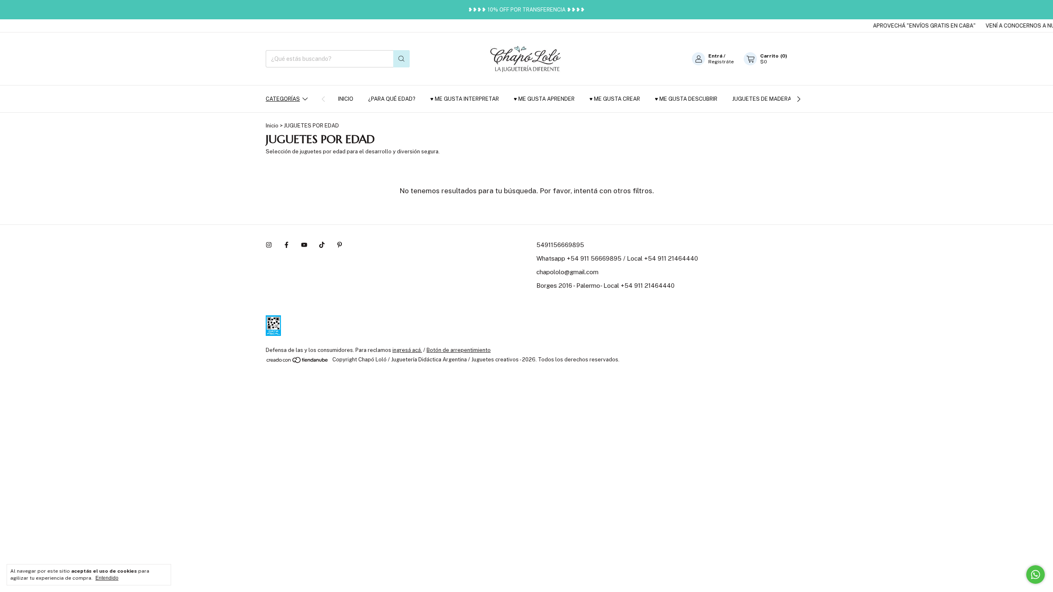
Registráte (721, 62)
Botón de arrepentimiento (459, 350)
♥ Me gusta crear (614, 99)
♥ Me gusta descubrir (686, 99)
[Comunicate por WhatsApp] (1035, 574)
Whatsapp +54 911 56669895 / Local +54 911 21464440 (617, 258)
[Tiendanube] (297, 362)
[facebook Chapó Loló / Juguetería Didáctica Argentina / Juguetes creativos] (286, 244)
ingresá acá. (407, 350)
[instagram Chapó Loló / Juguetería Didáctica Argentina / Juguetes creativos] (269, 244)
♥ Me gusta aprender (544, 99)
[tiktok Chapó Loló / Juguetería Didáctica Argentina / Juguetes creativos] (322, 244)
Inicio (345, 99)
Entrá (715, 56)
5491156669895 (560, 244)
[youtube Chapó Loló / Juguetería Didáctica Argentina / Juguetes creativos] (304, 244)
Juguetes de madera (761, 99)
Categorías (283, 99)
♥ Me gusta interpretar (464, 99)
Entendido (106, 578)
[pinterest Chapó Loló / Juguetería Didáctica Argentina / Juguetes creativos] (339, 244)
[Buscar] (401, 58)
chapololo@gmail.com (567, 271)
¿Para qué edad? (391, 99)
